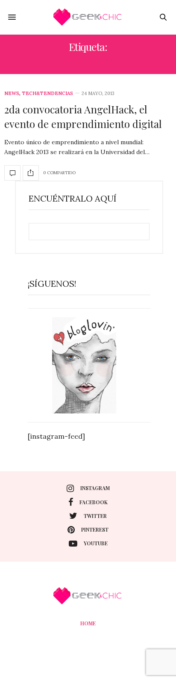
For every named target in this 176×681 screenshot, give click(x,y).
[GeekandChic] (88, 17)
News (11, 93)
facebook (93, 502)
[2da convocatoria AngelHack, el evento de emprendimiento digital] (12, 173)
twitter (95, 515)
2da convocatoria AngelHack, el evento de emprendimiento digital (83, 116)
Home (88, 623)
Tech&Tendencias (47, 93)
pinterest (95, 529)
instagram (95, 488)
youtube (96, 543)
